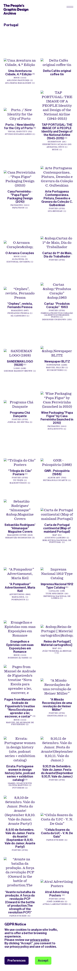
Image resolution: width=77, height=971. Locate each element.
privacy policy (39, 940)
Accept (43, 960)
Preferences (16, 960)
